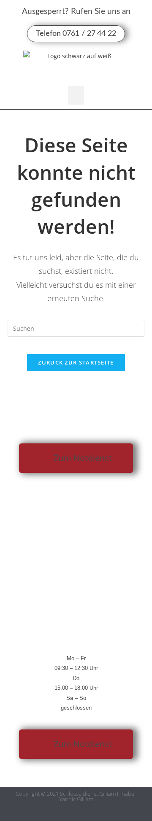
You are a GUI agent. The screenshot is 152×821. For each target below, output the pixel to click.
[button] (76, 95)
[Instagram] (84, 813)
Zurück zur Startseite (76, 362)
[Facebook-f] (68, 813)
